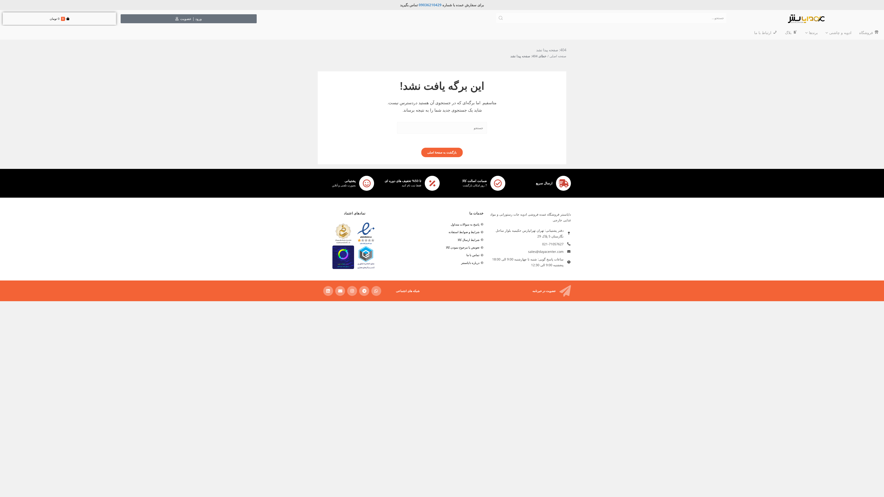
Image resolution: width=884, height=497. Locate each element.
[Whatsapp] (376, 291)
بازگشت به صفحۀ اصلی (442, 152)
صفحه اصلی (558, 56)
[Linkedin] (328, 291)
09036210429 (430, 5)
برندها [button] (813, 32)
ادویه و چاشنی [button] (840, 32)
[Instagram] (352, 291)
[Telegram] (364, 291)
